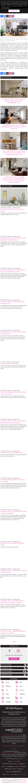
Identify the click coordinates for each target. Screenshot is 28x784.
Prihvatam (14, 10)
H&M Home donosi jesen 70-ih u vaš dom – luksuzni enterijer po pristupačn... (13, 422)
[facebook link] (9, 651)
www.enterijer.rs (18, 769)
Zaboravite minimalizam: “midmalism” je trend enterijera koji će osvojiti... (12, 271)
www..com (14, 761)
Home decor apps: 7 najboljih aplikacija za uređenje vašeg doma (13, 632)
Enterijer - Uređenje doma (13, 207)
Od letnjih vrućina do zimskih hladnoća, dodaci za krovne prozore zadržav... (12, 602)
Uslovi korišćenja (22, 781)
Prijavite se (14, 659)
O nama (4, 746)
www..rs (18, 758)
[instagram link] (18, 651)
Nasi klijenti (21, 746)
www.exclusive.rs (20, 766)
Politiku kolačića (5, 7)
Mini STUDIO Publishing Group (18, 782)
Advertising (12, 746)
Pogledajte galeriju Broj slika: (22, 27)
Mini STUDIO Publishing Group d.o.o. (11, 735)
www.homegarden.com (13, 771)
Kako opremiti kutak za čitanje (9, 363)
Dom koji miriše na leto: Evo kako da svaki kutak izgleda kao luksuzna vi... (12, 239)
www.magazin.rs (19, 763)
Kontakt (14, 748)
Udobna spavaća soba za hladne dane (11, 452)
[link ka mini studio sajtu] (14, 731)
